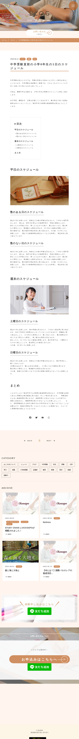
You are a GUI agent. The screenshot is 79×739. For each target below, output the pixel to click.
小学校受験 (24, 470)
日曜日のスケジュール (24, 148)
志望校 (35, 470)
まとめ (18, 153)
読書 (69, 470)
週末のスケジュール (24, 141)
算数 (52, 470)
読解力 (6, 475)
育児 (60, 470)
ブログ (23, 59)
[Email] (43, 418)
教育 (44, 470)
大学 (71, 464)
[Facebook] (30, 418)
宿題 (13, 470)
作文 (54, 464)
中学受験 (45, 464)
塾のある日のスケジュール (26, 133)
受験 (29, 59)
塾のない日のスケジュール (26, 136)
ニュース (24, 464)
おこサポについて (10, 464)
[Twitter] (36, 418)
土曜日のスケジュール (24, 145)
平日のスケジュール (24, 130)
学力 (34, 59)
